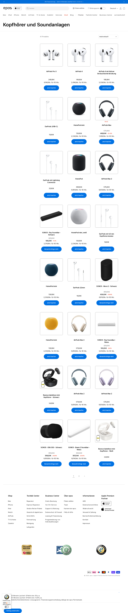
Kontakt (85, 519)
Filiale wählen (68, 501)
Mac (9, 501)
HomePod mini (79, 125)
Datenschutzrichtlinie (90, 505)
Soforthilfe (31, 516)
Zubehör (11, 523)
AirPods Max (106, 125)
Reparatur (30, 501)
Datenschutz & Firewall (53, 512)
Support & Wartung (52, 508)
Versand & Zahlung (89, 512)
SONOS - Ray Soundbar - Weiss (106, 341)
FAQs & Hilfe (68, 512)
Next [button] (124, 2)
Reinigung (30, 523)
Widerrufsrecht (88, 508)
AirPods (10, 516)
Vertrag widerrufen (12, 611)
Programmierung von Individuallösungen (52, 521)
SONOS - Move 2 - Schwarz (106, 286)
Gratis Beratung (51, 501)
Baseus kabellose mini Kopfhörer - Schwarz (51, 396)
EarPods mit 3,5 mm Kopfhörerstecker (106, 235)
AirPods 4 (79, 71)
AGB (84, 501)
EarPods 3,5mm (79, 288)
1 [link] (73, 476)
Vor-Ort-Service (51, 505)
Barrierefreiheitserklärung (92, 516)
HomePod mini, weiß (79, 233)
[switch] (7, 607)
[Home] (7, 8)
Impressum (86, 523)
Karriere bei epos (70, 508)
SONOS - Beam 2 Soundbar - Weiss (79, 449)
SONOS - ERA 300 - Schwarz (51, 447)
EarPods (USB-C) (51, 126)
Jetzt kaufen (51, 88)
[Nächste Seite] (84, 476)
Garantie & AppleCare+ (35, 512)
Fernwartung (31, 519)
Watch (10, 512)
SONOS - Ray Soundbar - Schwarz (51, 234)
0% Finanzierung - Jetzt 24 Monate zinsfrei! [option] (64, 2)
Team (66, 505)
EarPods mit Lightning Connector (51, 181)
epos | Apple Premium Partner (99, 575)
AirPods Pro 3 (51, 71)
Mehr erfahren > (78, 2)
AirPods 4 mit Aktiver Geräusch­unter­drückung (106, 72)
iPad (9, 508)
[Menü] (10, 594)
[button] (4, 15)
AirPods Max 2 (106, 179)
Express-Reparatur (33, 505)
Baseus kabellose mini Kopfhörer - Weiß (106, 450)
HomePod (79, 179)
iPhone (10, 505)
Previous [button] (4, 2)
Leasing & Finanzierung (53, 516)
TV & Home (12, 519)
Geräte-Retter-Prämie (34, 508)
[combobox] (47, 8)
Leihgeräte (30, 527)
